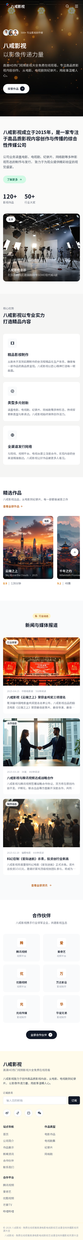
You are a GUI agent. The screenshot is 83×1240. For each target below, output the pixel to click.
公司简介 (8, 1141)
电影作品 (50, 1134)
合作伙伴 (8, 1160)
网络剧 (49, 1154)
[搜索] (67, 6)
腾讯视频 (8, 1185)
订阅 (74, 1100)
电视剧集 (50, 1141)
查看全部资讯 (39, 885)
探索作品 (13, 89)
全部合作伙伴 (39, 1035)
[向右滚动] (74, 552)
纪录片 (49, 1147)
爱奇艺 (7, 1191)
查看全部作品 (11, 506)
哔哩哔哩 (8, 1211)
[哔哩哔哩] (28, 1113)
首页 (5, 1134)
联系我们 (8, 1167)
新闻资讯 (8, 1154)
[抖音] (18, 1113)
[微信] (39, 1113)
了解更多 (12, 179)
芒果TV (7, 1205)
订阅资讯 (8, 1092)
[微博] (7, 1113)
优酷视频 (8, 1198)
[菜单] (76, 6)
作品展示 (8, 1147)
